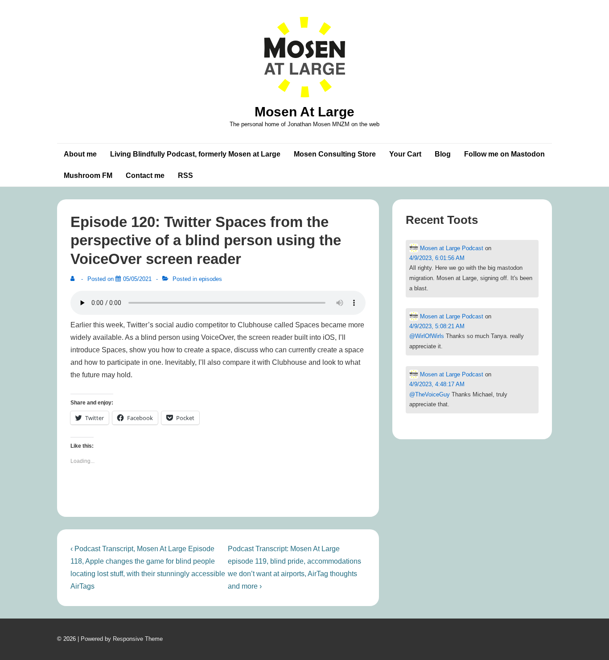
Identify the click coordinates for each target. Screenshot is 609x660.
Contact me (145, 175)
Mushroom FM (88, 175)
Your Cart (405, 154)
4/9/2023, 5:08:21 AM (437, 326)
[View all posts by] (74, 279)
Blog (443, 154)
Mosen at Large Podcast (450, 248)
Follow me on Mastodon (504, 154)
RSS (185, 175)
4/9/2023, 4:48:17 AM (437, 384)
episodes (210, 279)
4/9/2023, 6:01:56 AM (437, 258)
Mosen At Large (304, 111)
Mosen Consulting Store (335, 154)
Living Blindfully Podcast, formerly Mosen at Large (195, 154)
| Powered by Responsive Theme (120, 638)
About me (80, 154)
